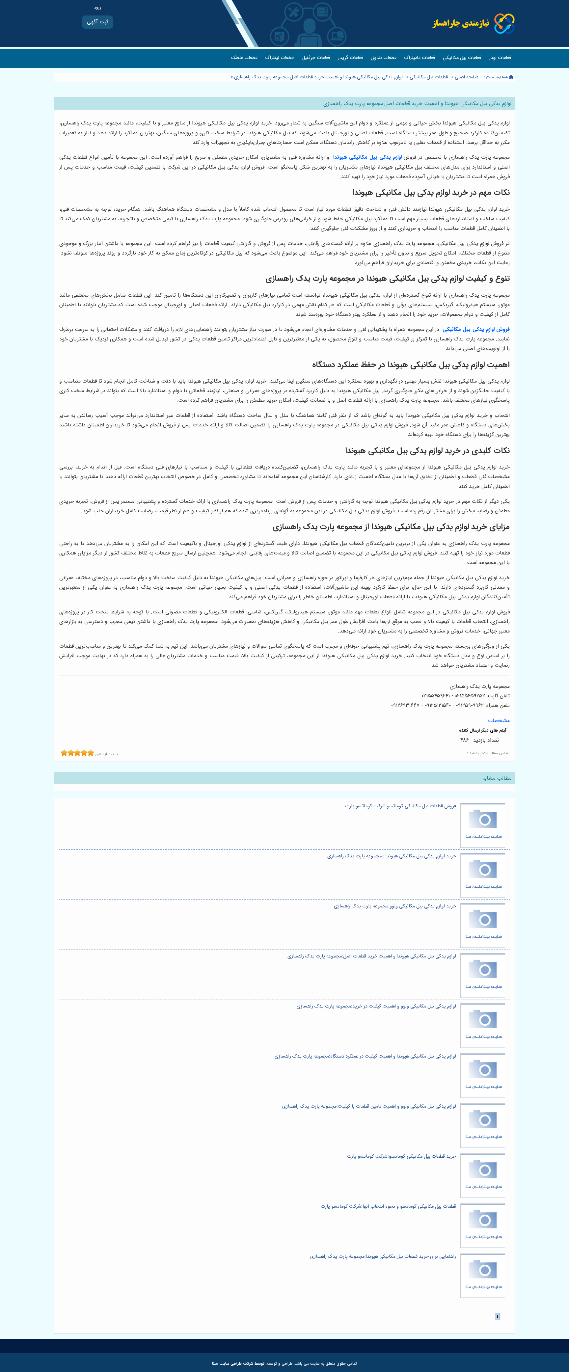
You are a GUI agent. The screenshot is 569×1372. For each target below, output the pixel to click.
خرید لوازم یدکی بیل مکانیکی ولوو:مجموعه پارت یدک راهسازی (395, 906)
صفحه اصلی (466, 77)
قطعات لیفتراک (279, 58)
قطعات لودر (500, 58)
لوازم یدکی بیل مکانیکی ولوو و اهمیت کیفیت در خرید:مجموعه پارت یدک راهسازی (376, 1006)
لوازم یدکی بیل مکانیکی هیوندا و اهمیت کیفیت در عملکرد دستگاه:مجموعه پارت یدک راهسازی (365, 1056)
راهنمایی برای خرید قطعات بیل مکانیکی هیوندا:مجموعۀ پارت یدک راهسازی (383, 1256)
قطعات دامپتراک (419, 58)
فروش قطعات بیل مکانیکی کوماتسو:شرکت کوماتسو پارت (400, 806)
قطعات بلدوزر (383, 58)
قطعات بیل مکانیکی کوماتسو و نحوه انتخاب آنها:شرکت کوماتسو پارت (388, 1206)
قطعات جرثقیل (316, 58)
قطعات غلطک (244, 58)
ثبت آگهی (97, 22)
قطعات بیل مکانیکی (462, 58)
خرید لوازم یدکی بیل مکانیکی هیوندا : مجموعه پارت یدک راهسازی (391, 856)
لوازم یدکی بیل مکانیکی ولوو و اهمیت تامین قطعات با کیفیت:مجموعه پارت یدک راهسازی (369, 1106)
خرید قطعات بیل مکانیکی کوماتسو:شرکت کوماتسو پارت (401, 1156)
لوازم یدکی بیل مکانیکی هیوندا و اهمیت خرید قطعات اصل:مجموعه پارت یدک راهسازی (318, 77)
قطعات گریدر (350, 58)
